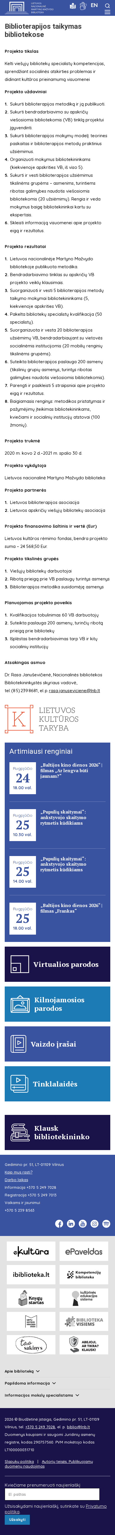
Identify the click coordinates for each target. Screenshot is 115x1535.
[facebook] (59, 1224)
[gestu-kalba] (83, 5)
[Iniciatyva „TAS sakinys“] (31, 1344)
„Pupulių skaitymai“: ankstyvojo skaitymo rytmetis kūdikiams (63, 817)
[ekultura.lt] (31, 1251)
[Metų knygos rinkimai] (31, 1321)
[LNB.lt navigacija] (107, 12)
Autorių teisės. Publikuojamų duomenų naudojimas (49, 1463)
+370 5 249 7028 (41, 1187)
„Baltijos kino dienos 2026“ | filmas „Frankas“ (71, 908)
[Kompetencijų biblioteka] (84, 1274)
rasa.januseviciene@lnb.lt (74, 690)
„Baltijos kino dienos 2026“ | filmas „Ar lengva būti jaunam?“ (71, 770)
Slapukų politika (19, 1461)
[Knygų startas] (31, 1298)
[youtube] (83, 1224)
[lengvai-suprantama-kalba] (73, 5)
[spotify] (106, 1224)
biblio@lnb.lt (78, 1426)
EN (94, 5)
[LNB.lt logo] (29, 8)
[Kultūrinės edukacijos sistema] (84, 1298)
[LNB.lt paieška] (107, 6)
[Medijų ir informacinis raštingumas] (84, 1344)
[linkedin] (71, 1224)
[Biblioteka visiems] (84, 1321)
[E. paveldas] (84, 1251)
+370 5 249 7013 (42, 1195)
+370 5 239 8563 (19, 1210)
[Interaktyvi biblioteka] (31, 1274)
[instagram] (94, 1224)
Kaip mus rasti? (18, 1172)
